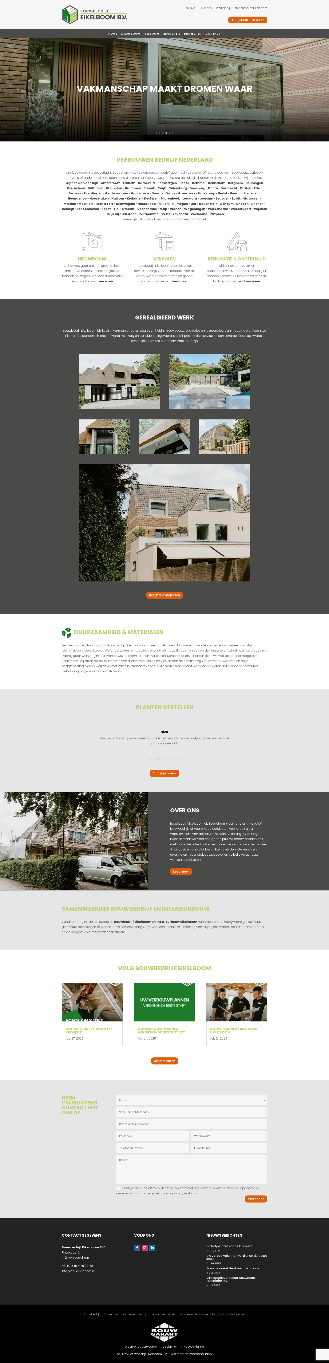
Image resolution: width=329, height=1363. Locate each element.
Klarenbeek (170, 198)
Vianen (175, 209)
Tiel (116, 209)
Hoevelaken (99, 198)
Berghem (235, 183)
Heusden (251, 193)
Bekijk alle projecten (164, 595)
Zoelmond (199, 214)
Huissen (117, 198)
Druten (245, 188)
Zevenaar (180, 214)
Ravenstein (208, 204)
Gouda (157, 193)
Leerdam (189, 198)
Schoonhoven (88, 209)
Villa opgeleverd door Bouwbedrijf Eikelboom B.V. (231, 1279)
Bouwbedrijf (92, 1314)
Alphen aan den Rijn (82, 183)
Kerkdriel (134, 198)
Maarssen (251, 198)
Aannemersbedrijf (134, 1314)
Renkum (227, 204)
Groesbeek (186, 193)
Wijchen (260, 209)
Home (112, 34)
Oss (193, 204)
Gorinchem (140, 193)
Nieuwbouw (130, 34)
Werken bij (223, 8)
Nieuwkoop (147, 204)
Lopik (236, 198)
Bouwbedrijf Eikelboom (132, 922)
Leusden (222, 198)
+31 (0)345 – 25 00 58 (77, 1266)
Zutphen (217, 214)
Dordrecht (229, 188)
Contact (213, 34)
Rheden (242, 204)
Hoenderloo (77, 198)
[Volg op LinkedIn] (152, 1248)
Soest (106, 209)
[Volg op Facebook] (137, 1248)
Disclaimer (170, 1347)
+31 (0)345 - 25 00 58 (247, 20)
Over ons (206, 8)
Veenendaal (147, 209)
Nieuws (190, 8)
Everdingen (93, 193)
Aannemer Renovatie (193, 1314)
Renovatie (171, 34)
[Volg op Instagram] (145, 1248)
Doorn (213, 188)
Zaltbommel (149, 214)
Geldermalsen (116, 193)
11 (180, 758)
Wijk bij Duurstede (122, 214)
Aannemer (111, 1314)
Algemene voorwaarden (141, 1347)
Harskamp (206, 193)
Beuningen (254, 183)
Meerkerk (86, 204)
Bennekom (216, 183)
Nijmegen (180, 204)
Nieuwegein (125, 204)
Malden (70, 204)
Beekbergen (167, 183)
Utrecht (128, 209)
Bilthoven (95, 188)
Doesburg (197, 188)
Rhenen (257, 204)
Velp (163, 209)
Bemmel (198, 183)
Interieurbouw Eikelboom (250, 8)
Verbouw (151, 34)
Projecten (192, 34)
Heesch (236, 193)
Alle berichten (164, 1061)
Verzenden (256, 1199)
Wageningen (194, 209)
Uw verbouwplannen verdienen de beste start (161, 1030)
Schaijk (68, 209)
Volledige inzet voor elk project (89, 1030)
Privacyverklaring (192, 1347)
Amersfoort (110, 183)
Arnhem (128, 183)
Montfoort (104, 204)
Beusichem (76, 188)
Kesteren (151, 198)
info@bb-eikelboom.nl (78, 1271)
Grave (170, 193)
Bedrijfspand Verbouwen (228, 1314)
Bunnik (149, 188)
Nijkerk (164, 204)
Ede (257, 188)
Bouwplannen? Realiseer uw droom (233, 1030)
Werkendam (218, 209)
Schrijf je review (164, 773)
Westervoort (241, 209)
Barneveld (146, 183)
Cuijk (161, 188)
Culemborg (177, 188)
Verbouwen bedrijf (163, 1314)
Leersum (206, 198)
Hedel (222, 193)
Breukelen (114, 188)
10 (177, 758)
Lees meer (105, 281)
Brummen (133, 188)
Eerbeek (75, 193)
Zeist (166, 214)
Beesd (184, 183)
